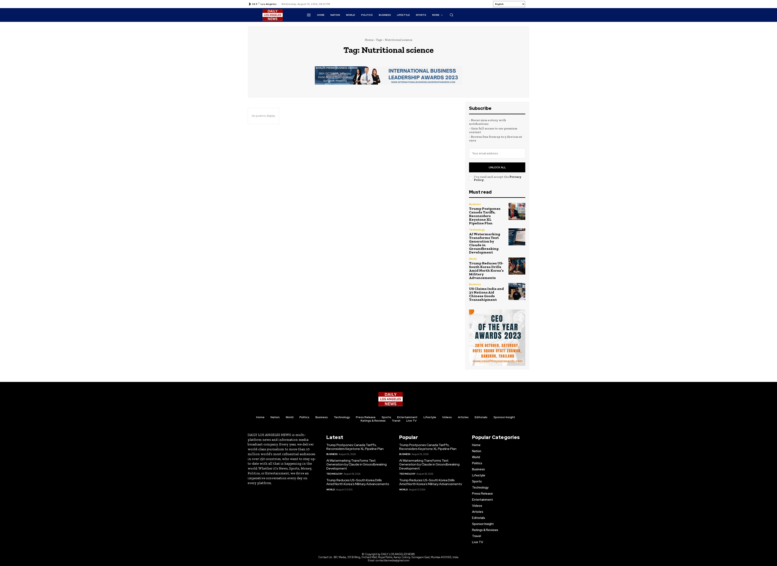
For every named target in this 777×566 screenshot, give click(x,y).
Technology (477, 229)
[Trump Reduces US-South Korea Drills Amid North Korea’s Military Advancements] (516, 266)
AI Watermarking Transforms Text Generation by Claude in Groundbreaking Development (484, 243)
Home (369, 40)
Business (475, 204)
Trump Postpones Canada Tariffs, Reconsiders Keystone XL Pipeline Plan (484, 215)
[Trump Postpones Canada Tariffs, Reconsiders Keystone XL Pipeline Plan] (516, 211)
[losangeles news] (272, 15)
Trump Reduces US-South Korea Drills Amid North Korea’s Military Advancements (486, 270)
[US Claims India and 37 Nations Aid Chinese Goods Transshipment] (516, 291)
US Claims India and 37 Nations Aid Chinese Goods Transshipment (486, 294)
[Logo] (390, 399)
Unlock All (497, 167)
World (473, 259)
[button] (451, 15)
